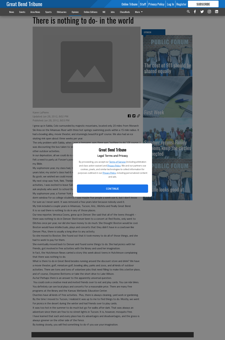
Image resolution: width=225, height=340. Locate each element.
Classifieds (125, 12)
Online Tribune (130, 4)
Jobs (113, 12)
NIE (104, 12)
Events (22, 12)
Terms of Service (117, 161)
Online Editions (90, 12)
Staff (143, 4)
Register (181, 4)
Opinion (75, 12)
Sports (48, 12)
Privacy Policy (114, 165)
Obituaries (61, 12)
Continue (112, 189)
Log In (170, 4)
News (11, 12)
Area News (35, 12)
